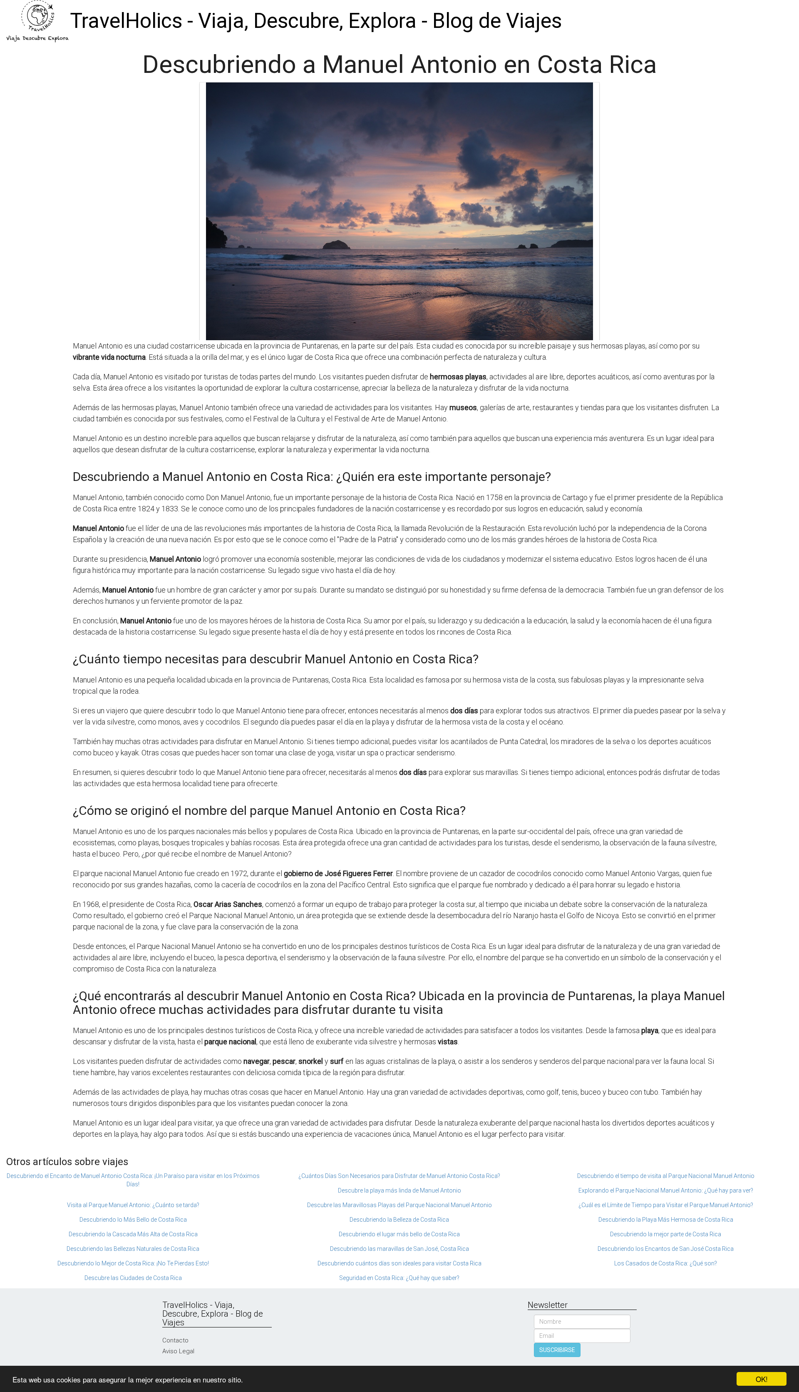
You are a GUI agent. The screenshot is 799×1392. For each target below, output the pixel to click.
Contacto (175, 1340)
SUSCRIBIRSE (557, 1350)
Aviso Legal (178, 1351)
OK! (762, 1379)
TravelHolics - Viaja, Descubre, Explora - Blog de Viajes (316, 21)
